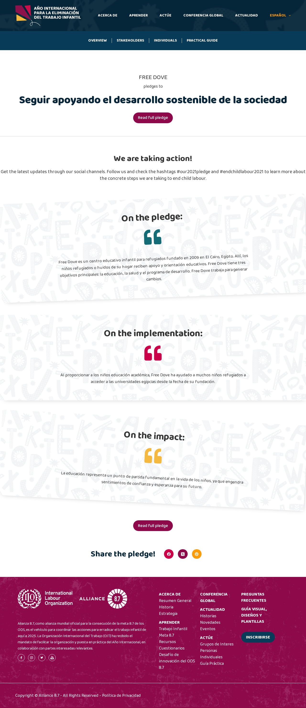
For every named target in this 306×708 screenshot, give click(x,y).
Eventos (207, 629)
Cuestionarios (172, 648)
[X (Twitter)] (182, 554)
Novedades (210, 622)
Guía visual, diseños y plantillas (254, 615)
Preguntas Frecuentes (253, 597)
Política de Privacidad (121, 695)
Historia (166, 607)
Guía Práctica (212, 663)
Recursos (167, 642)
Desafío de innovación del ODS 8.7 (177, 661)
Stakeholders (130, 40)
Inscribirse (258, 637)
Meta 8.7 (166, 635)
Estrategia (168, 613)
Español (278, 15)
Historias (208, 616)
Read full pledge (153, 117)
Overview (97, 40)
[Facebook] (169, 554)
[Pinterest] (197, 554)
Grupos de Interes (217, 644)
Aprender (138, 15)
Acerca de (107, 15)
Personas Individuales (211, 653)
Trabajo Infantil (173, 629)
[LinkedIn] (210, 554)
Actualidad (246, 15)
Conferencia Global (203, 15)
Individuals (165, 40)
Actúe (165, 15)
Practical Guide (202, 40)
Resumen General (175, 600)
